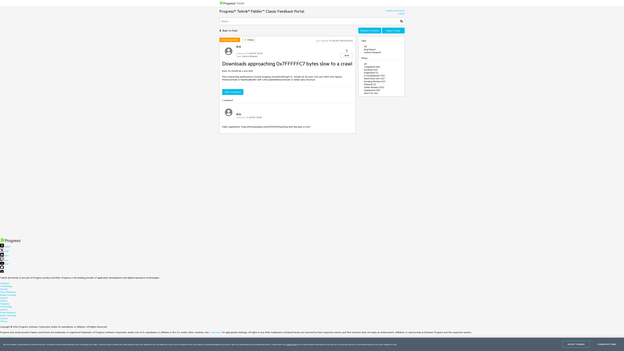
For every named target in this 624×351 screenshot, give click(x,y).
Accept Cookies (576, 344)
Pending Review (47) (374, 81)
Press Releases (8, 292)
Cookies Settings (607, 344)
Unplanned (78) (372, 90)
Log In (401, 13)
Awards (4, 289)
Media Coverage (8, 294)
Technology (6, 286)
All (365, 46)
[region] (312, 344)
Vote (346, 55)
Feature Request (372, 52)
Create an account (395, 10)
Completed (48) (372, 66)
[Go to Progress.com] (10, 242)
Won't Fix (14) (371, 93)
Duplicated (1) (371, 72)
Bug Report (370, 49)
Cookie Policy (291, 344)
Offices (3, 300)
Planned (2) (370, 84)
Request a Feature (369, 30)
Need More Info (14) (374, 78)
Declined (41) (370, 69)
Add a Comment (233, 92)
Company (4, 283)
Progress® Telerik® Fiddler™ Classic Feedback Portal (261, 11)
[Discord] (2, 272)
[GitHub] (2, 268)
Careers (4, 297)
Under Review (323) (374, 87)
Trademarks (215, 332)
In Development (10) (374, 75)
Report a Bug (393, 30)
